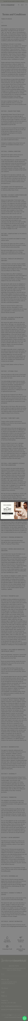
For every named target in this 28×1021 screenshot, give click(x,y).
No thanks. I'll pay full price (7, 515)
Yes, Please (7, 513)
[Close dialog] (26, 502)
